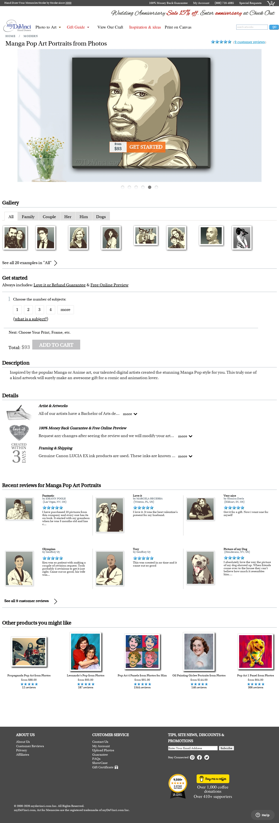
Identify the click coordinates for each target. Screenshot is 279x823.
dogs (101, 216)
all (11, 216)
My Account (201, 3)
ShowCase (100, 763)
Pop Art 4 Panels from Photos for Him (142, 675)
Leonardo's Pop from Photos (85, 675)
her (67, 216)
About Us (23, 742)
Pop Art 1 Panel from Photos (255, 675)
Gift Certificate (103, 767)
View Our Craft (110, 27)
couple (49, 216)
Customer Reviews (30, 746)
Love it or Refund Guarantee (60, 285)
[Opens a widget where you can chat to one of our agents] (263, 815)
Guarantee (100, 755)
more (65, 309)
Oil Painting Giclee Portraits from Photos (199, 675)
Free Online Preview (109, 285)
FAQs (96, 759)
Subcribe (226, 748)
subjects (58, 299)
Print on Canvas (178, 27)
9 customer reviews (250, 42)
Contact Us (100, 742)
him (84, 216)
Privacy (21, 750)
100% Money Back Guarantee (168, 3)
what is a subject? (31, 319)
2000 (68, 3)
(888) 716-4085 (224, 3)
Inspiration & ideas (145, 27)
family (28, 216)
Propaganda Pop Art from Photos (29, 675)
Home (10, 36)
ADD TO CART (56, 345)
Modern (31, 36)
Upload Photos (103, 750)
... (45, 524)
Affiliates (22, 755)
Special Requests (250, 3)
